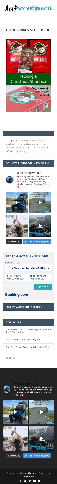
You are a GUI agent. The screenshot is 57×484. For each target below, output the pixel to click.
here (22, 151)
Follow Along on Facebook (24, 306)
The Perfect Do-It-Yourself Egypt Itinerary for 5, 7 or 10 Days (28, 331)
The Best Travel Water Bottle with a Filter (28, 347)
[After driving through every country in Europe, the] (40, 202)
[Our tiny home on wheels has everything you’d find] (17, 202)
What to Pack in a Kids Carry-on (23, 339)
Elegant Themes (28, 473)
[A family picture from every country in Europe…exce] (40, 226)
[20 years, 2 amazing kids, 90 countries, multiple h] (17, 226)
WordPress (28, 476)
